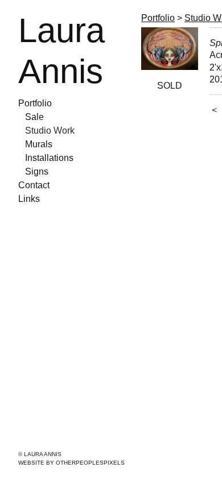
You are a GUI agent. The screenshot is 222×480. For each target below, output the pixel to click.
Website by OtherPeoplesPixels (71, 463)
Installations (49, 158)
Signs (36, 171)
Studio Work (50, 130)
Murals (38, 144)
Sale (34, 117)
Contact (34, 185)
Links (29, 199)
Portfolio (35, 103)
